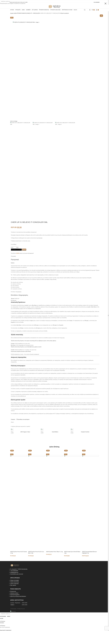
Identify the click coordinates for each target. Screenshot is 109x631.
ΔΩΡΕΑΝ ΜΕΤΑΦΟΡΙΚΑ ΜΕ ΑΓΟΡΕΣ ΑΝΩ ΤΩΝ (18, 2)
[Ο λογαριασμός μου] (90, 10)
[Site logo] (54, 6)
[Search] (84, 10)
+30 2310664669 (96, 2)
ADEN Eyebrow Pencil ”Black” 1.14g (54, 551)
